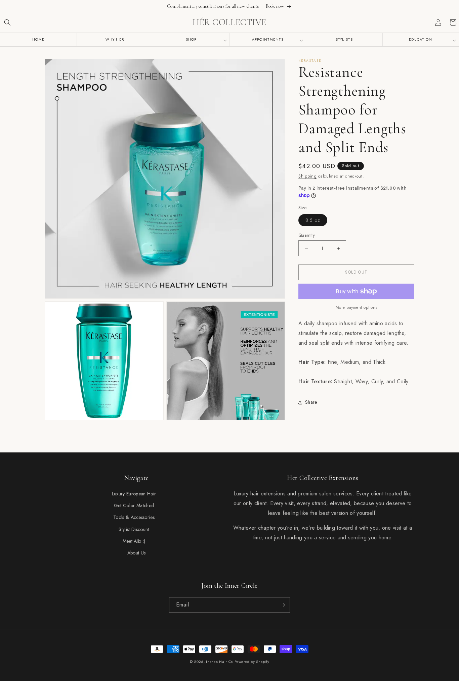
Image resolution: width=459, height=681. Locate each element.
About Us (136, 552)
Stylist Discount (134, 529)
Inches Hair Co (219, 661)
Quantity (306, 235)
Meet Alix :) (134, 541)
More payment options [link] (356, 307)
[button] (7, 22)
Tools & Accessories (134, 517)
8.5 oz (316, 221)
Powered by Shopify (252, 661)
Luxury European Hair (134, 493)
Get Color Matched (134, 505)
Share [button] (311, 402)
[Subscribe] (282, 605)
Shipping (307, 176)
